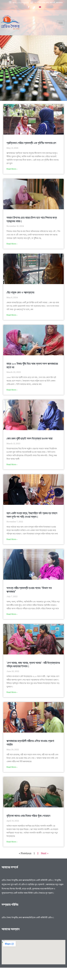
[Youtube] (40, 7)
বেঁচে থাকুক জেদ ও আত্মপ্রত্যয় (20, 292)
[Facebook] (28, 7)
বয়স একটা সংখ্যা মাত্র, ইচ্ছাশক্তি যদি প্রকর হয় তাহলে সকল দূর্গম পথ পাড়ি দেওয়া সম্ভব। (32, 514)
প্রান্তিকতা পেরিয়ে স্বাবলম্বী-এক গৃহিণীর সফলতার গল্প (31, 143)
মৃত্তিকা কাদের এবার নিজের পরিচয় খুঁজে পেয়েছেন (28, 815)
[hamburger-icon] (60, 22)
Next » (44, 853)
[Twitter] (34, 7)
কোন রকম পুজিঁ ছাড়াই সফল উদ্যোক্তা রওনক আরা (29, 438)
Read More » (12, 169)
